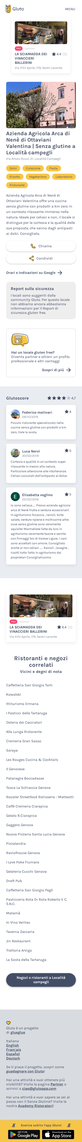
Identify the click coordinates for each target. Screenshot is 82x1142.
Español (13, 1054)
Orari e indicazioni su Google (30, 272)
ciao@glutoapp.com (39, 1088)
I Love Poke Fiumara (22, 862)
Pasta (53, 168)
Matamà (13, 913)
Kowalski (13, 694)
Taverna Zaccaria (20, 932)
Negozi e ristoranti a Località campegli (41, 979)
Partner (57, 1084)
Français (13, 1049)
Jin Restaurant (18, 941)
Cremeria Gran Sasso (23, 741)
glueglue (17, 1032)
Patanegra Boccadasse (25, 778)
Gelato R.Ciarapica (21, 815)
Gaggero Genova (19, 825)
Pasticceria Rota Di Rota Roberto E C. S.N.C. (36, 901)
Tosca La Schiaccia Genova (28, 787)
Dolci (13, 168)
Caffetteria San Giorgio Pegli (29, 890)
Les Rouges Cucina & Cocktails (32, 759)
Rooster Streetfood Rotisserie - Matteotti (40, 797)
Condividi (44, 258)
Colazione (33, 168)
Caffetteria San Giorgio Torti (29, 685)
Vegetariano (37, 177)
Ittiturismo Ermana (22, 704)
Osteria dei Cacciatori (24, 722)
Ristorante (17, 185)
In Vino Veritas (18, 922)
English (12, 1045)
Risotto (15, 177)
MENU (70, 9)
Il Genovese (15, 769)
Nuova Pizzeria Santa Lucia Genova (35, 834)
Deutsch (13, 1058)
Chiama (45, 246)
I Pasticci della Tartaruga (26, 713)
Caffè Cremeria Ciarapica (27, 806)
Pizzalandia (16, 843)
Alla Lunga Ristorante (24, 732)
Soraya (12, 750)
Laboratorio (64, 177)
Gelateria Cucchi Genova (26, 871)
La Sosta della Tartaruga (26, 959)
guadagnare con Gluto (25, 1071)
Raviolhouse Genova (23, 853)
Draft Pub (14, 881)
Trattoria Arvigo (19, 950)
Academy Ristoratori (35, 1106)
